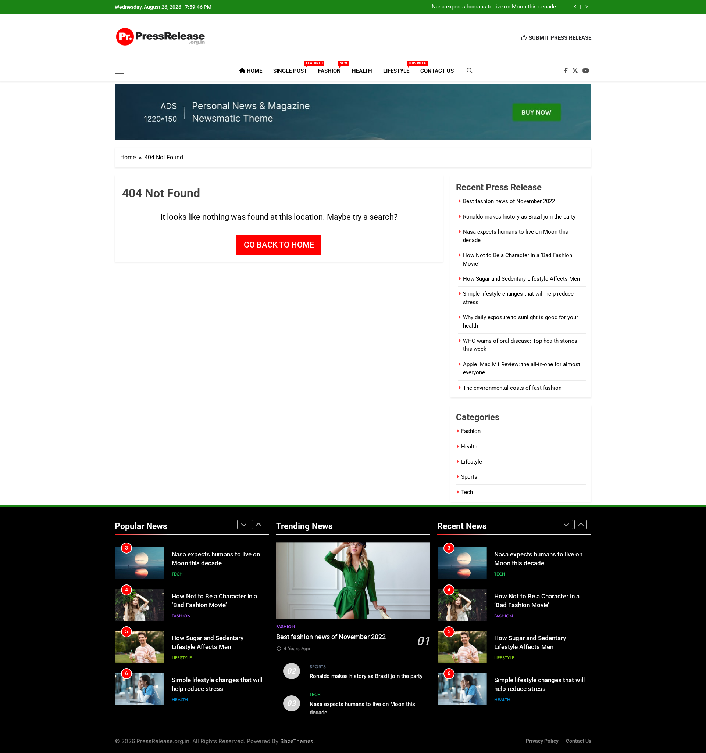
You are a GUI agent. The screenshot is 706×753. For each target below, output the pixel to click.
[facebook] (566, 70)
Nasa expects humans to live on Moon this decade (494, 7)
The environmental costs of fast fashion (512, 388)
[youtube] (585, 70)
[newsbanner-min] (353, 112)
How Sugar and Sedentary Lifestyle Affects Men (521, 278)
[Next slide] (586, 7)
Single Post (293, 67)
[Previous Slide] (575, 7)
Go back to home (279, 244)
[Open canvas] (119, 70)
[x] (575, 70)
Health (362, 71)
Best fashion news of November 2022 (509, 201)
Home (253, 71)
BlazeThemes (296, 741)
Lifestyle (399, 67)
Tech (467, 492)
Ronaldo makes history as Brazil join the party (519, 216)
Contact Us (437, 71)
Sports (469, 476)
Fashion (332, 67)
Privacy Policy (542, 741)
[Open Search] (470, 70)
